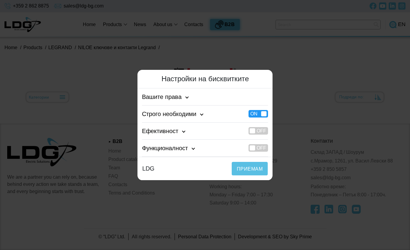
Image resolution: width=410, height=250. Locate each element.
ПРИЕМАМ (250, 168)
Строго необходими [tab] (169, 114)
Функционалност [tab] (165, 148)
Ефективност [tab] (160, 131)
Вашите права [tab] (162, 97)
